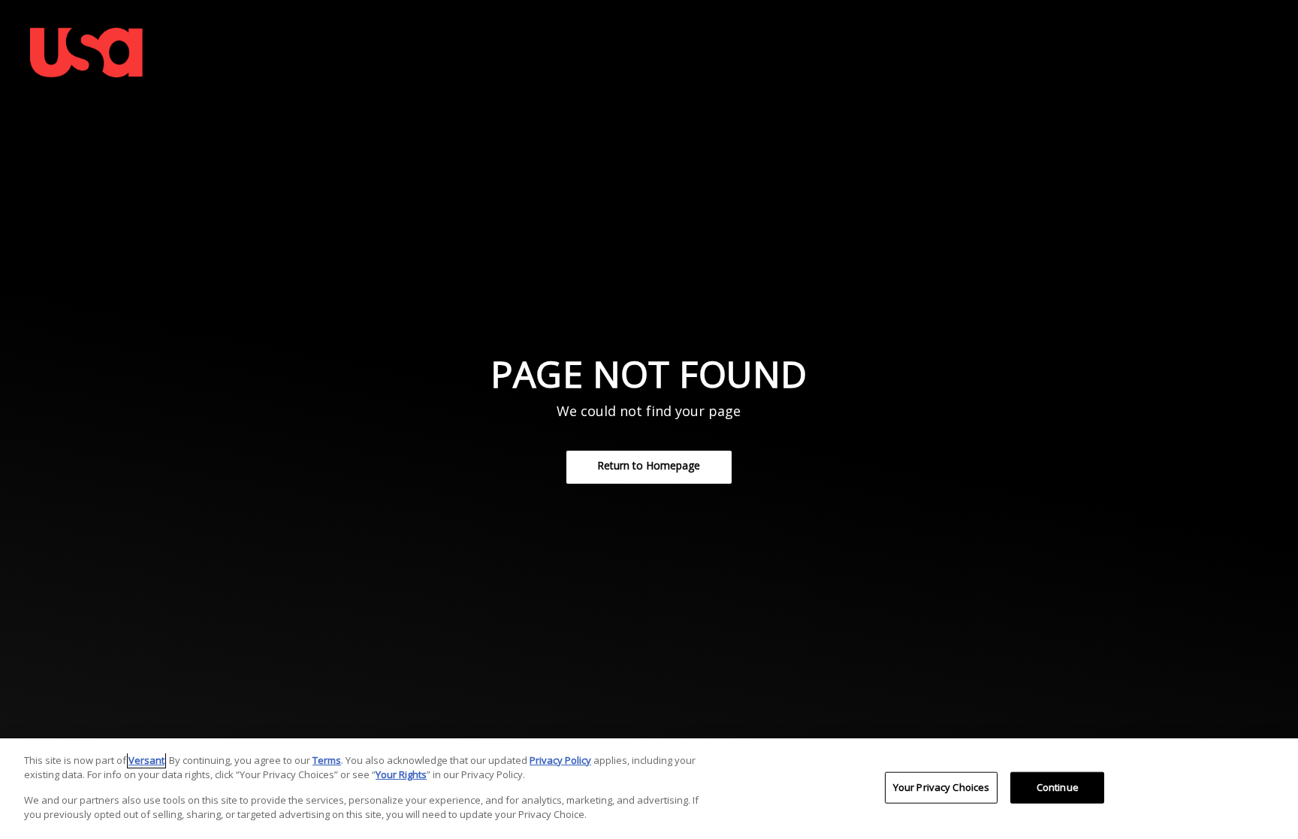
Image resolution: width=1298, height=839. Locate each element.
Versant (146, 760)
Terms (326, 760)
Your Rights (401, 774)
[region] (649, 788)
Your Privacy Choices (941, 787)
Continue (1058, 787)
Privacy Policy (560, 760)
